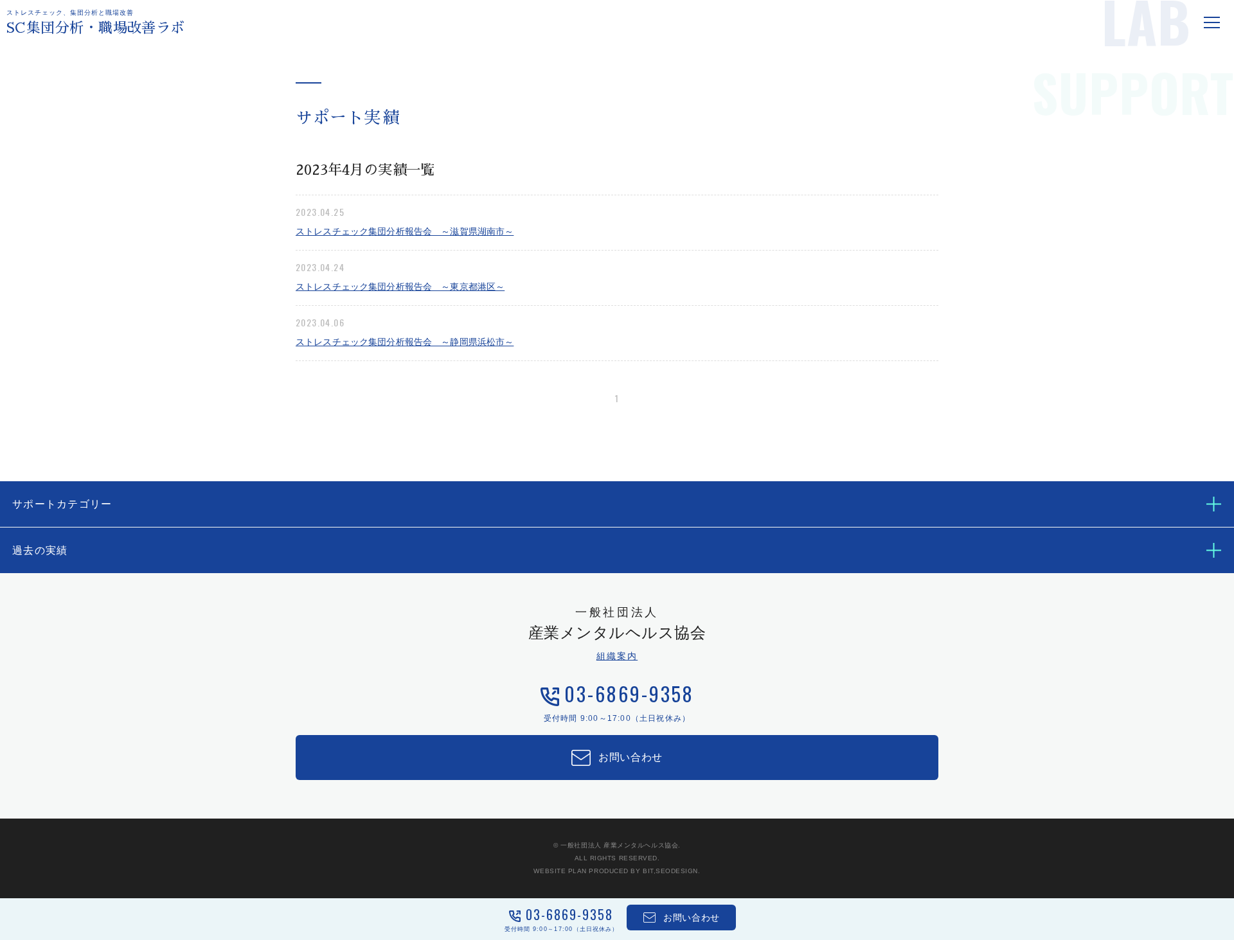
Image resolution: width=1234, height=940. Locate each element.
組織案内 (617, 656)
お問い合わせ (630, 757)
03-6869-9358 (629, 693)
